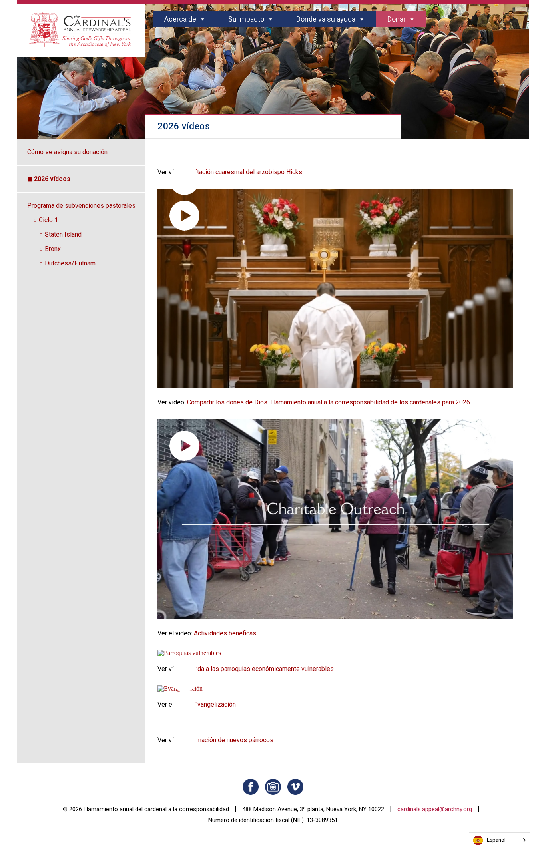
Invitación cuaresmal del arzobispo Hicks (244, 172)
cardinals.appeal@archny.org (434, 809)
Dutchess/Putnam (70, 263)
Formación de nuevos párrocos (230, 740)
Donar (396, 19)
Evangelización (215, 704)
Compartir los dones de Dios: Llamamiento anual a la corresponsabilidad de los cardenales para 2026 (328, 402)
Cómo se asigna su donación (67, 152)
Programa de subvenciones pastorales (81, 205)
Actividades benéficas (225, 633)
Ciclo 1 (48, 220)
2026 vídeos (52, 179)
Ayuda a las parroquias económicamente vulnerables (260, 669)
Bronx (53, 249)
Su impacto (246, 19)
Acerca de (180, 19)
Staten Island (63, 234)
